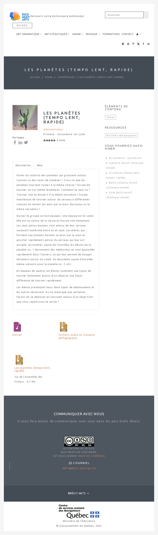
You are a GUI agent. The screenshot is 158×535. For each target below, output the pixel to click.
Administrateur (53, 129)
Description (23, 165)
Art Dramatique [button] (28, 34)
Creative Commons (91, 456)
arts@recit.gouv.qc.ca (79, 468)
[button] (139, 34)
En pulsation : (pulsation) (125, 158)
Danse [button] (76, 34)
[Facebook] (15, 142)
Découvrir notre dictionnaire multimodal (57, 16)
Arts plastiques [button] (56, 34)
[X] (26, 142)
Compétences (66, 77)
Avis (39, 165)
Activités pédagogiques (121, 135)
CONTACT (128, 34)
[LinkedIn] (20, 142)
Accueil (22, 25)
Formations (111, 34)
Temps (110, 117)
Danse (48, 77)
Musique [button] (91, 34)
